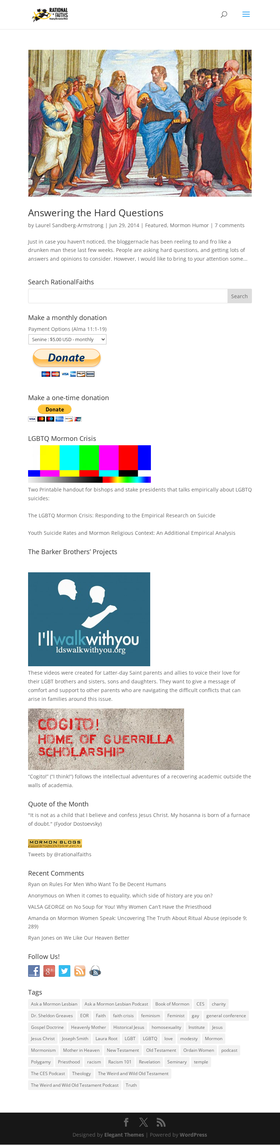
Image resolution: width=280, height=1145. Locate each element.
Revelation (149, 1062)
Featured (156, 225)
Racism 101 (120, 1062)
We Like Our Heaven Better (96, 937)
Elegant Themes (124, 1134)
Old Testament (161, 1050)
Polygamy (41, 1062)
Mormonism (43, 1050)
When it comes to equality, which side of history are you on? (139, 895)
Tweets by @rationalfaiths (60, 854)
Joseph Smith (75, 1038)
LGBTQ (150, 1038)
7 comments (230, 225)
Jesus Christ (43, 1038)
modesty (189, 1038)
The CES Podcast (48, 1073)
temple (201, 1062)
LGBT (47, 681)
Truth (131, 1085)
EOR (84, 1015)
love (168, 1038)
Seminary (177, 1062)
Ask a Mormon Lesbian (54, 1004)
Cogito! (38, 776)
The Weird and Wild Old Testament (133, 1073)
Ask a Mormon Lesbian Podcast (116, 1004)
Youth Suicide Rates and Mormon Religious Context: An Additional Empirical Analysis (132, 532)
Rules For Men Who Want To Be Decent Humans (107, 884)
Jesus (217, 1027)
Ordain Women (198, 1050)
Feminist (175, 1015)
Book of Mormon (172, 1004)
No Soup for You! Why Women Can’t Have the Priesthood (142, 906)
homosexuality (166, 1027)
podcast (229, 1050)
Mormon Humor (189, 225)
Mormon (213, 1038)
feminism (150, 1015)
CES (201, 1004)
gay (195, 1015)
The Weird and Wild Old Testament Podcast (74, 1085)
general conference (226, 1015)
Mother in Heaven (81, 1050)
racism (94, 1062)
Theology (81, 1073)
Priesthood (69, 1062)
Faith (101, 1015)
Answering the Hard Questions (95, 212)
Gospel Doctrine (47, 1027)
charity (219, 1004)
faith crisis (123, 1015)
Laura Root (106, 1038)
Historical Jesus (128, 1027)
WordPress (193, 1134)
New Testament (123, 1050)
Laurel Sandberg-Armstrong (69, 225)
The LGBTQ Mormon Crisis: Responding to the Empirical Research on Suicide (121, 515)
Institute (196, 1027)
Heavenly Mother (88, 1027)
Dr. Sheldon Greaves (52, 1015)
